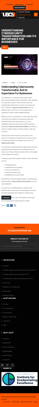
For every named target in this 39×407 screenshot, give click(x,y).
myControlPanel (19, 7)
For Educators (7, 312)
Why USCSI (7, 343)
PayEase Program (8, 295)
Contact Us (29, 4)
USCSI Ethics (7, 355)
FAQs (4, 325)
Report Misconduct (26, 402)
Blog (13, 82)
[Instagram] (2, 365)
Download (6, 197)
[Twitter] (12, 365)
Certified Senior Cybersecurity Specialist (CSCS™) (18, 278)
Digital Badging (7, 351)
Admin (5, 82)
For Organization (8, 308)
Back (4, 47)
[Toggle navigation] (36, 14)
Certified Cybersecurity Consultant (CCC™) (16, 274)
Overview (6, 266)
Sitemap (35, 402)
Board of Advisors (8, 347)
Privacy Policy (15, 402)
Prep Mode (9, 4)
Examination (19, 4)
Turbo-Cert (6, 283)
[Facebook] (7, 365)
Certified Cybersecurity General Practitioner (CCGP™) (19, 270)
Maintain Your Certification (11, 287)
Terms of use (6, 402)
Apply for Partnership (9, 317)
